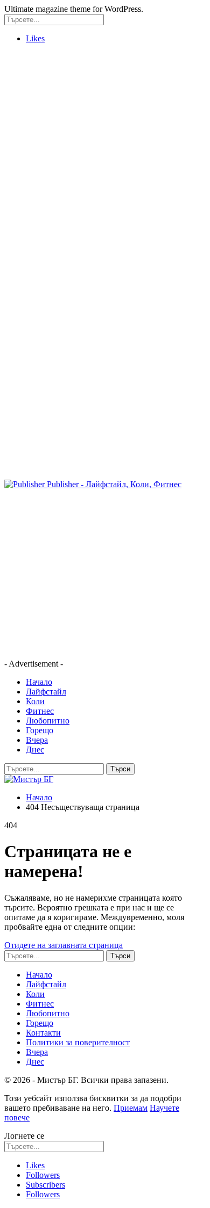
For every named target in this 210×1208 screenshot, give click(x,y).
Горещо (39, 730)
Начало (39, 681)
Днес (35, 749)
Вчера (37, 739)
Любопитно (47, 720)
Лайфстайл (46, 691)
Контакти (43, 1032)
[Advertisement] (105, 157)
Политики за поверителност (78, 1042)
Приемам (131, 1107)
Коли (35, 701)
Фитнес (40, 710)
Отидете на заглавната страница (63, 945)
